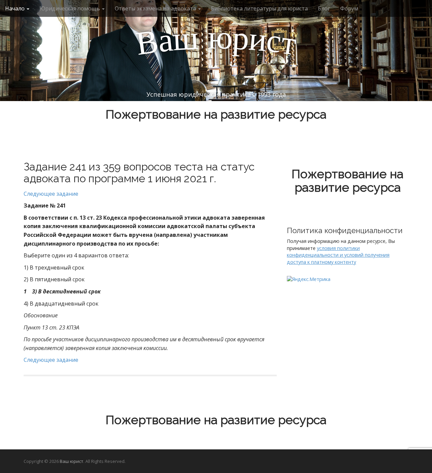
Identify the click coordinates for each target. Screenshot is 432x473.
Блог (324, 8)
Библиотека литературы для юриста (259, 8)
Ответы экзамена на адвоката (156, 8)
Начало (15, 8)
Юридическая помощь (70, 8)
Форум (349, 8)
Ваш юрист (71, 461)
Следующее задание (51, 193)
